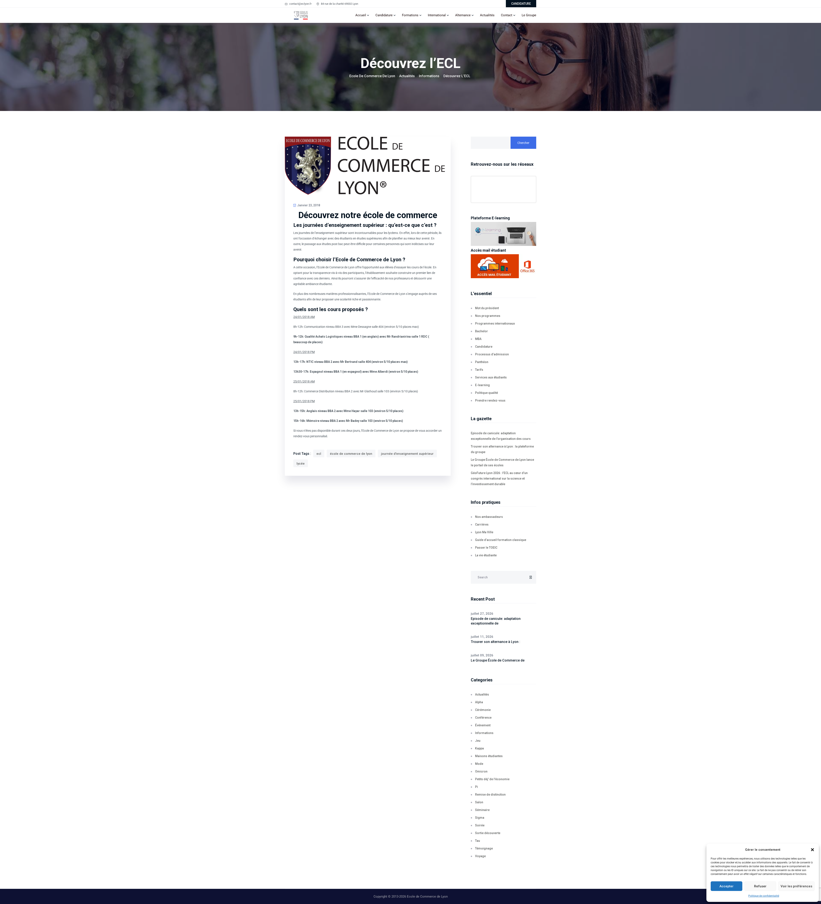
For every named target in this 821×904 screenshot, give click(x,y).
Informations (484, 733)
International (437, 15)
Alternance (463, 15)
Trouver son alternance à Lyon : (495, 642)
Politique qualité (486, 392)
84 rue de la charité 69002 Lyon (339, 3)
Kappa (479, 748)
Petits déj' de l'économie (492, 779)
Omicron (481, 771)
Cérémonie (483, 710)
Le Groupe (529, 15)
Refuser (760, 886)
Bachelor (481, 331)
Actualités (487, 15)
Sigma (479, 817)
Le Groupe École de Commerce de (497, 660)
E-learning (482, 385)
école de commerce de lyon (351, 454)
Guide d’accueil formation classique (500, 540)
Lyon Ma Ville (484, 532)
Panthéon (481, 362)
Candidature (384, 15)
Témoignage (484, 848)
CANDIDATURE (521, 3)
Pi (476, 787)
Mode (479, 763)
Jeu (477, 740)
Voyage (480, 856)
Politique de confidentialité (763, 895)
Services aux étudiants (491, 377)
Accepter (726, 886)
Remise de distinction (490, 794)
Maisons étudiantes (489, 756)
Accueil (360, 15)
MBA (478, 339)
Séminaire (482, 810)
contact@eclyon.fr (300, 3)
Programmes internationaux (495, 323)
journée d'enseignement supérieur (407, 454)
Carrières (482, 524)
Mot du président (487, 308)
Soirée (479, 825)
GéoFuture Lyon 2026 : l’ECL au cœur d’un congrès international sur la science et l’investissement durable (499, 478)
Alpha (479, 702)
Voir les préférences (796, 886)
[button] (812, 850)
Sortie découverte (487, 833)
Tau (477, 840)
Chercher (523, 143)
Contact (506, 15)
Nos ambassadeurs (489, 516)
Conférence (483, 717)
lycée (301, 463)
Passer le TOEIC (486, 547)
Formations (410, 15)
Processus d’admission (492, 354)
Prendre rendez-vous (490, 400)
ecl (318, 454)
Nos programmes (487, 316)
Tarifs (479, 369)
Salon (479, 802)
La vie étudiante (486, 555)
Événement (482, 725)
